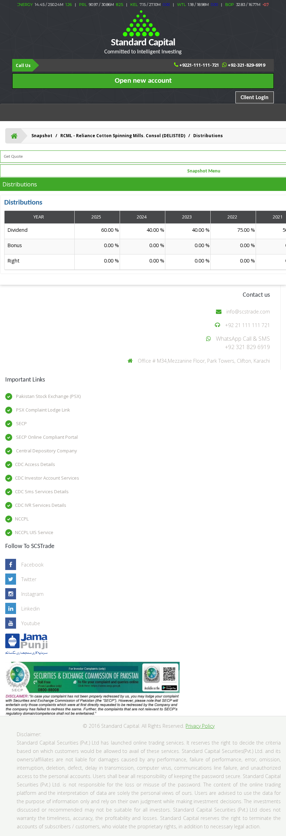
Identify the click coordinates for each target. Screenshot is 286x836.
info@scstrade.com (248, 311)
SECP (21, 423)
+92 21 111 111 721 (247, 325)
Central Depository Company (46, 450)
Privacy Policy (200, 726)
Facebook (32, 564)
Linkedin (30, 608)
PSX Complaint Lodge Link (42, 410)
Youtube (30, 623)
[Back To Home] (14, 136)
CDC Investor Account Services (47, 478)
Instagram (32, 594)
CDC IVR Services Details (40, 505)
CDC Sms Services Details (42, 491)
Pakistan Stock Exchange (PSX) (48, 396)
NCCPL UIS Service (34, 532)
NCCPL (22, 519)
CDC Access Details (35, 464)
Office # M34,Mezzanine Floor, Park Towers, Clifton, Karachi (204, 360)
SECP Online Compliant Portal (46, 437)
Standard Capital (143, 46)
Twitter (28, 579)
